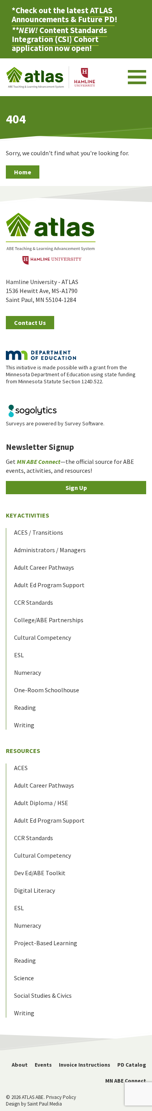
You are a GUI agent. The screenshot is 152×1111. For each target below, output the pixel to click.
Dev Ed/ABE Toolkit (39, 873)
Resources (23, 751)
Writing (24, 725)
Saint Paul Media (44, 1103)
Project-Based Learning (45, 943)
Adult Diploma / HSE (41, 803)
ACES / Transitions (38, 532)
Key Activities (27, 515)
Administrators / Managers (50, 550)
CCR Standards (33, 602)
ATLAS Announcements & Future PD (63, 15)
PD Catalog (131, 1064)
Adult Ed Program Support (49, 585)
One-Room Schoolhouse (46, 690)
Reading (25, 707)
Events (43, 1064)
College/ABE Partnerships (48, 620)
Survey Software (84, 423)
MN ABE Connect (125, 1080)
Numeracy (27, 672)
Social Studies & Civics (43, 995)
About (20, 1064)
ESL (19, 655)
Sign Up (76, 487)
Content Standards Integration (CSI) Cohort (59, 34)
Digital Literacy (34, 890)
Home (22, 172)
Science (24, 978)
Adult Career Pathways (44, 567)
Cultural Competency (42, 637)
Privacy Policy (61, 1097)
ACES (21, 768)
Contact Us (30, 322)
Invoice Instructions (84, 1064)
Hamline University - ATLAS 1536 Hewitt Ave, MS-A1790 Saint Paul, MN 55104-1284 (42, 291)
